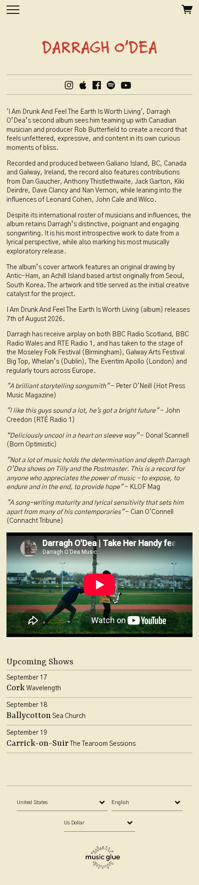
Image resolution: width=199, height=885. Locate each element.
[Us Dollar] (99, 822)
